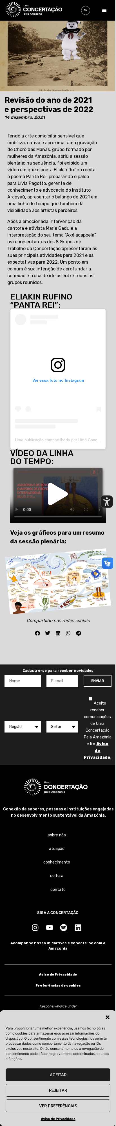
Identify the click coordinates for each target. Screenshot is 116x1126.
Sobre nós (57, 835)
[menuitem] (85, 10)
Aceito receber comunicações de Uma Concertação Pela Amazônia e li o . (97, 730)
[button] (107, 1017)
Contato (58, 889)
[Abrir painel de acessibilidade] (107, 501)
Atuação (56, 848)
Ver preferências (58, 1105)
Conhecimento (56, 862)
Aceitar (58, 1074)
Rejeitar (58, 1090)
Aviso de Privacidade (58, 1119)
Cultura (56, 875)
